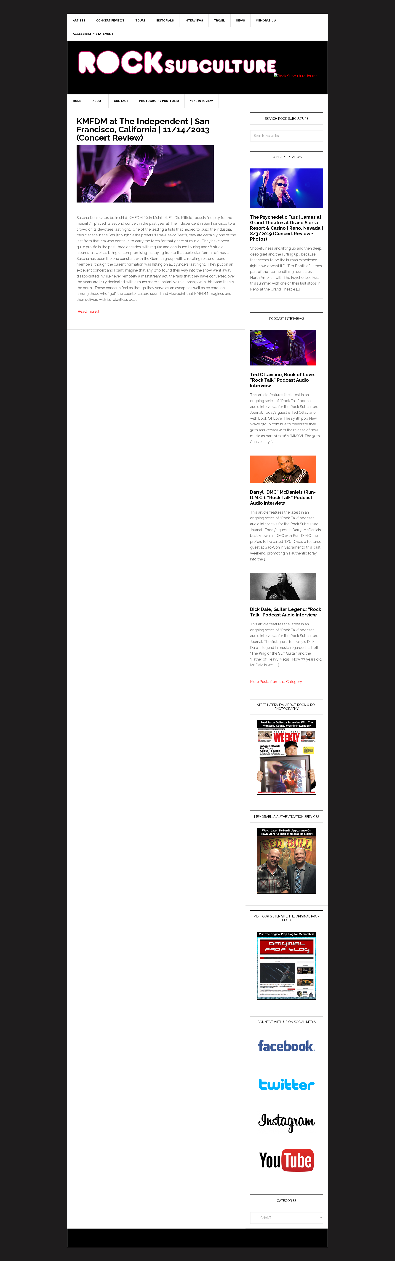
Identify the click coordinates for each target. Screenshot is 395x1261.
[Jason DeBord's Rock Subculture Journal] (177, 55)
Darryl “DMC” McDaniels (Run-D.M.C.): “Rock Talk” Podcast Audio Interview (283, 497)
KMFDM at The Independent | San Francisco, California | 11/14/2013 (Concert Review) (143, 129)
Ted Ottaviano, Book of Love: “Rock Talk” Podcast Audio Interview (282, 380)
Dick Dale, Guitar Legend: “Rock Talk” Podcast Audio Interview (285, 612)
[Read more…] (88, 311)
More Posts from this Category (276, 682)
